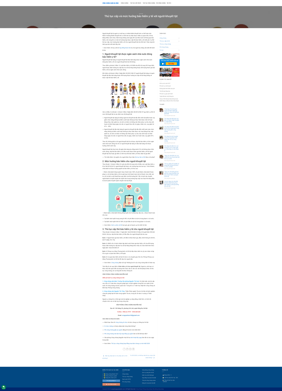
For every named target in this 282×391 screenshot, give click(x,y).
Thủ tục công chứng (149, 3)
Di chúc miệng (108, 326)
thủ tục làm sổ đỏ (140, 157)
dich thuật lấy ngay (136, 337)
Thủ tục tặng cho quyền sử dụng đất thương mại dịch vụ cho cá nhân (171, 165)
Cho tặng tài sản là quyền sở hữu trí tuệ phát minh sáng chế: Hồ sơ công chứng (171, 139)
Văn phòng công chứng (148, 370)
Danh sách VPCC (126, 379)
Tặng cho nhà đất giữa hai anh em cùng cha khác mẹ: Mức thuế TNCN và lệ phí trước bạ (171, 174)
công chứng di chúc (121, 322)
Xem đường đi (111, 380)
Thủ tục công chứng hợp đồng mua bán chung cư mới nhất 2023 (130, 343)
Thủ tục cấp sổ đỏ (135, 3)
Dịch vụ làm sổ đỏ (116, 225)
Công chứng (124, 3)
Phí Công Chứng (161, 3)
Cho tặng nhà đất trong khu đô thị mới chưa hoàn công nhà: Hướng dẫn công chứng (171, 129)
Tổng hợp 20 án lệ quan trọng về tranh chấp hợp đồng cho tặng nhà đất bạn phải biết (171, 111)
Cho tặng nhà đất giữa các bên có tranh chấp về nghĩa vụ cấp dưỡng (171, 120)
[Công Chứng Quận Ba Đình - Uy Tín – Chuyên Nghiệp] (110, 3)
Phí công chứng (112, 384)
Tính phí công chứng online (149, 380)
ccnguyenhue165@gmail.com (131, 315)
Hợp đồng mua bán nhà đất (149, 377)
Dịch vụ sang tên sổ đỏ (148, 372)
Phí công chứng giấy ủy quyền (113, 330)
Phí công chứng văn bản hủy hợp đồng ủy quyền (118, 333)
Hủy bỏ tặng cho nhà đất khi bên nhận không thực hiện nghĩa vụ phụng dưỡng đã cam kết (171, 184)
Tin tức (169, 3)
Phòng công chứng (147, 389)
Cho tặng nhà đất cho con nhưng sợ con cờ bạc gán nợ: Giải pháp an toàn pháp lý (171, 148)
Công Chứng (139, 389)
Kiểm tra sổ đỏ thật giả (148, 375)
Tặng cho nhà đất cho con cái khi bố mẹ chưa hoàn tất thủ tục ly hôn (171, 157)
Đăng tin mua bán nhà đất (148, 383)
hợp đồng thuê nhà (125, 48)
